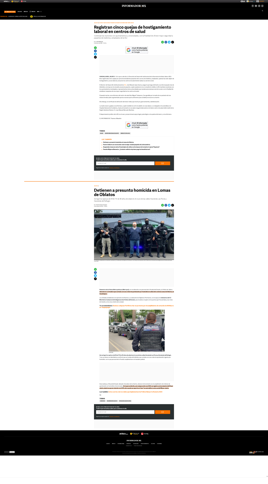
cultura (153, 443)
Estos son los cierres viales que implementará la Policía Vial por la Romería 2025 (135, 391)
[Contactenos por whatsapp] (262, 5)
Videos (33, 11)
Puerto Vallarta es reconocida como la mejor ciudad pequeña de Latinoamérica (126, 144)
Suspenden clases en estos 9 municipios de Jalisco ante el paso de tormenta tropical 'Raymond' (131, 147)
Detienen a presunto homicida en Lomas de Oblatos (118, 142)
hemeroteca (129, 445)
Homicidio (102, 400)
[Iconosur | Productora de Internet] (6, 451)
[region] (134, 481)
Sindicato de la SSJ (125, 133)
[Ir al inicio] (21, 6)
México (26, 11)
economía (159, 443)
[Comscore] (260, 451)
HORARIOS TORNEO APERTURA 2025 (17, 16)
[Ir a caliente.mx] (243, 1)
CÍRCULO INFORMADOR (39, 16)
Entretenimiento (145, 443)
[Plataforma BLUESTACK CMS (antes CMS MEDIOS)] (12, 451)
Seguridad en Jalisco (112, 400)
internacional (121, 443)
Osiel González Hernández (101, 204)
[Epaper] (250, 1)
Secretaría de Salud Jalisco (112, 133)
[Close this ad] (267, 476)
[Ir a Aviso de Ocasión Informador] (6, 0)
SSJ (125, 84)
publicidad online (138, 445)
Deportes (129, 443)
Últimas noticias (10, 11)
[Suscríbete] (259, 1)
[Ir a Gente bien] (145, 432)
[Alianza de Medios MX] (252, 451)
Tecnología (135, 443)
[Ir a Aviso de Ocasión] (123, 432)
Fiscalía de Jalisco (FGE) (125, 400)
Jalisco (19, 11)
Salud (101, 133)
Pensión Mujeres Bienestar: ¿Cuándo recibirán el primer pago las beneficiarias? (126, 149)
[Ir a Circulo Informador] (14, 0)
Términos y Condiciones (114, 167)
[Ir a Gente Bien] (22, 0)
